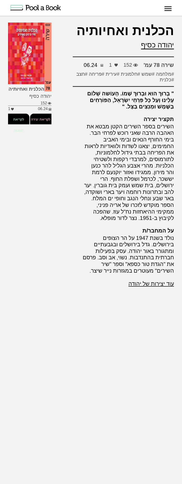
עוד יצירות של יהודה (151, 284)
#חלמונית (129, 74)
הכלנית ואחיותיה (125, 30)
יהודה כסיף (157, 45)
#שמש (147, 74)
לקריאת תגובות (18, 124)
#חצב (81, 74)
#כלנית (167, 79)
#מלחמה (164, 74)
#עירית (111, 74)
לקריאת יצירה (40, 119)
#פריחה (95, 74)
